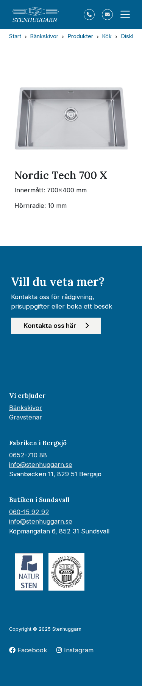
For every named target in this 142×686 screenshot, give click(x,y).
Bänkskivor (44, 36)
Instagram (79, 650)
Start (15, 36)
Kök (107, 36)
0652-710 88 (28, 455)
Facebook (32, 650)
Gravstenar (25, 417)
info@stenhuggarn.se (40, 464)
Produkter (80, 36)
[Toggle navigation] (123, 14)
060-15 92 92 (29, 512)
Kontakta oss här (50, 325)
